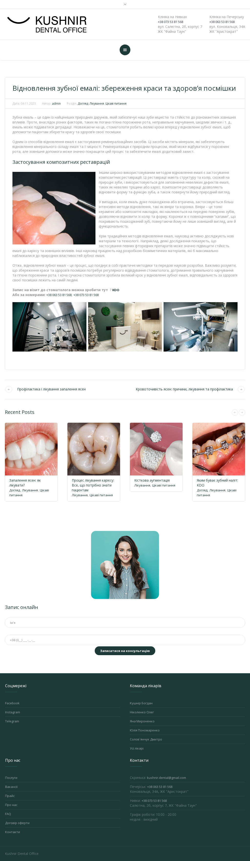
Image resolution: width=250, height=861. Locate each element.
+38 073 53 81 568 (170, 22)
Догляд (83, 103)
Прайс (10, 796)
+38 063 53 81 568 (222, 22)
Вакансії (11, 786)
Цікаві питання (115, 103)
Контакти (12, 832)
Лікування (97, 103)
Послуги (11, 777)
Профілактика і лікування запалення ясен (51, 389)
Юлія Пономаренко (145, 730)
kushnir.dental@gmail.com (166, 777)
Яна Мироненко (142, 721)
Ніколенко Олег (142, 712)
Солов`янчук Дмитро (146, 739)
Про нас (11, 805)
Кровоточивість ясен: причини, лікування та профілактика (184, 389)
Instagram (12, 712)
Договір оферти (17, 823)
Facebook (12, 703)
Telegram (12, 721)
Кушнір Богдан (141, 703)
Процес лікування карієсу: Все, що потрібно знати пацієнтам (93, 485)
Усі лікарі (137, 748)
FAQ (8, 814)
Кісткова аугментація (152, 480)
